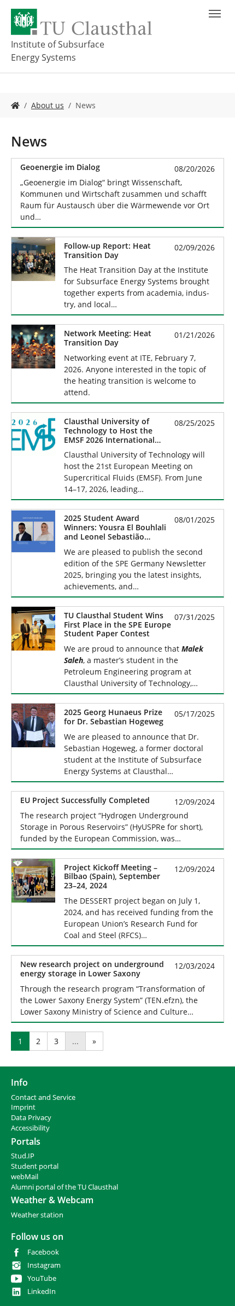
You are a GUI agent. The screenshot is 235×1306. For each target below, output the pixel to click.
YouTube (41, 1278)
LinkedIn (41, 1291)
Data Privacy (31, 1117)
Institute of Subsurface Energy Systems (57, 50)
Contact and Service (43, 1097)
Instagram (44, 1265)
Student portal (34, 1166)
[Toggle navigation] (214, 13)
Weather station (37, 1215)
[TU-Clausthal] (81, 22)
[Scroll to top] (212, 1283)
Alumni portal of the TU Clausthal (64, 1187)
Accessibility (30, 1128)
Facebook (43, 1252)
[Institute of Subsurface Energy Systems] (15, 105)
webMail (24, 1176)
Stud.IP (22, 1156)
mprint (24, 1107)
